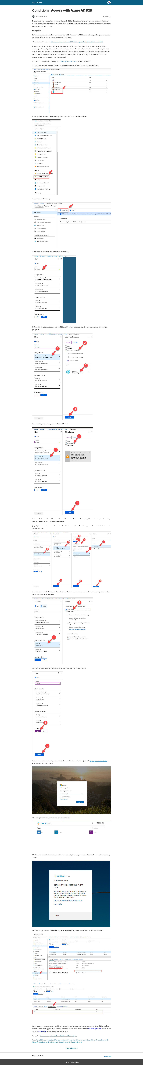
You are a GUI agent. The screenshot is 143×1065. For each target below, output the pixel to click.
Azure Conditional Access (51, 1040)
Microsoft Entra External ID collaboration (45, 1042)
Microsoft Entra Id (76, 1042)
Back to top (107, 1056)
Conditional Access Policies (81, 1040)
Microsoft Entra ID (55, 1036)
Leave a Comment (71, 1048)
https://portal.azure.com (68, 61)
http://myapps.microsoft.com (98, 761)
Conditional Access (66, 1040)
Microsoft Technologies (69, 1036)
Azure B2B (39, 1040)
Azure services (44, 1036)
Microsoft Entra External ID (99, 1040)
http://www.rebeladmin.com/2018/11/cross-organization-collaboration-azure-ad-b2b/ (77, 42)
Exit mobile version (71, 1062)
